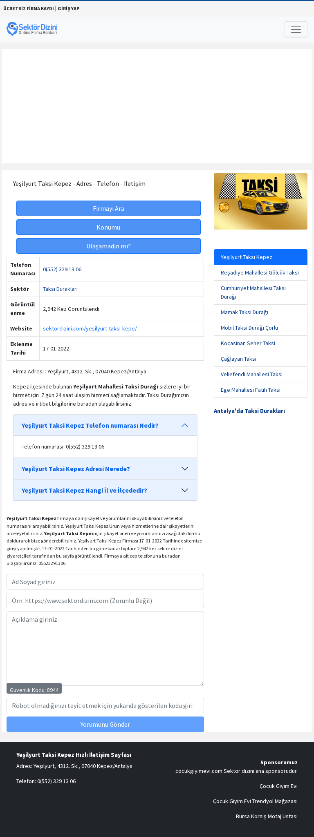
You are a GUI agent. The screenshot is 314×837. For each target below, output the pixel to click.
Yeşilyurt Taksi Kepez (246, 257)
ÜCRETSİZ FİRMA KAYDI (28, 8)
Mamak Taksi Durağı (244, 312)
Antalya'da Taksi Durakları (249, 411)
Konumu (108, 227)
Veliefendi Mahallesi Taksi (252, 374)
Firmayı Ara (108, 208)
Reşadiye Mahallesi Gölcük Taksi (260, 272)
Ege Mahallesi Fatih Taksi (250, 389)
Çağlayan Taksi (238, 358)
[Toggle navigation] (296, 29)
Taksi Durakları (60, 288)
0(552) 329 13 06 (62, 269)
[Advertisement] (157, 106)
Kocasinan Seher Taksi (248, 343)
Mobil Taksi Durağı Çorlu (249, 327)
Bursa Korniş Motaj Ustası (267, 816)
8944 (52, 690)
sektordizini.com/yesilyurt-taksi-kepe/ (90, 328)
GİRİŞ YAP (68, 8)
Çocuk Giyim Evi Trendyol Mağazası (255, 801)
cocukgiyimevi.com (198, 771)
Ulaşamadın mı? (108, 246)
